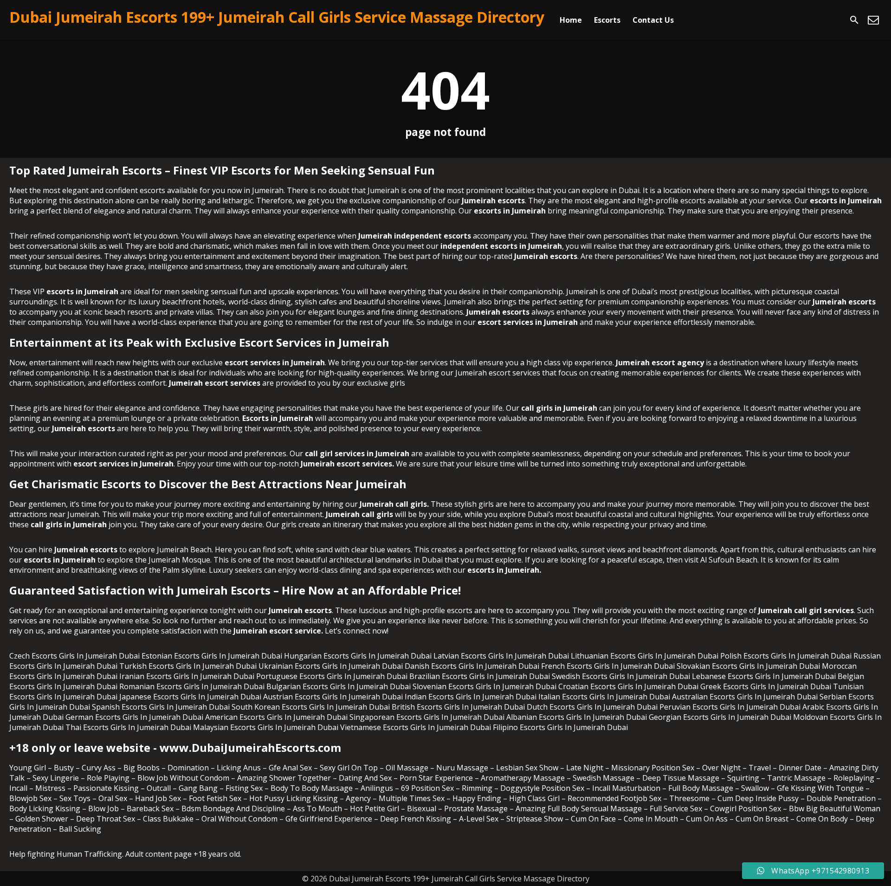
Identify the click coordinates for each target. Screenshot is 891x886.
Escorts (607, 20)
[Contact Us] (873, 20)
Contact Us (653, 20)
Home (571, 20)
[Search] (854, 20)
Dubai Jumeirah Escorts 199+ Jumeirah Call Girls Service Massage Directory (276, 17)
